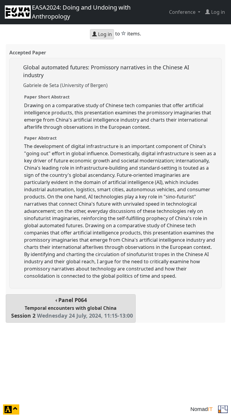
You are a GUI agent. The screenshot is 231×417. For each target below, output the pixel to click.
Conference (183, 12)
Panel (72, 307)
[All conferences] (223, 409)
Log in (104, 34)
